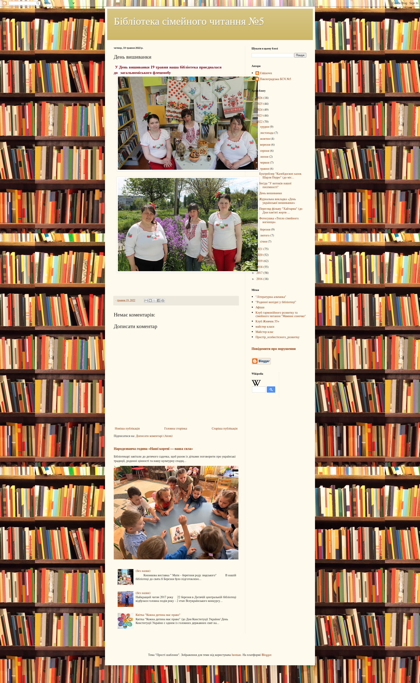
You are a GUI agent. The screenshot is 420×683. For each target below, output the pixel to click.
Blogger (266, 655)
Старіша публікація (224, 428)
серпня (265, 150)
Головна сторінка (175, 428)
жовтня (265, 138)
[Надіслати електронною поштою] (146, 300)
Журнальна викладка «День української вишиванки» (277, 201)
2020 (259, 255)
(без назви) (143, 571)
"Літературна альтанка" (271, 297)
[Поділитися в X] (154, 300)
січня (264, 241)
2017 (259, 273)
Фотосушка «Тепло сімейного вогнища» (279, 220)
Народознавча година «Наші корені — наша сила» (153, 448)
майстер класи (265, 326)
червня (265, 162)
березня (265, 229)
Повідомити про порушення (274, 348)
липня (264, 156)
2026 (259, 98)
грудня (265, 126)
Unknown (266, 73)
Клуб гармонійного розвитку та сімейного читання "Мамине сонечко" (281, 314)
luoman (236, 655)
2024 (259, 109)
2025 (259, 103)
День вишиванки (270, 193)
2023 (259, 115)
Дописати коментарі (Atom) (154, 436)
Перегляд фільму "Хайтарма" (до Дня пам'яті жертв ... (280, 210)
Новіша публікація (127, 428)
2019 (259, 261)
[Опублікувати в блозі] (150, 300)
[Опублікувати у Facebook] (158, 300)
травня (265, 168)
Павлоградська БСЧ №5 (275, 79)
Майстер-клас (264, 332)
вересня (265, 144)
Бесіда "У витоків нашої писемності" (275, 185)
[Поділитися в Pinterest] (163, 300)
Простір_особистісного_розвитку (277, 337)
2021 (259, 249)
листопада (267, 133)
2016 (259, 279)
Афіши (260, 307)
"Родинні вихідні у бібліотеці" (276, 302)
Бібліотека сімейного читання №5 (189, 21)
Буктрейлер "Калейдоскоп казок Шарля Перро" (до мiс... (280, 175)
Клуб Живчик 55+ (267, 321)
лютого (265, 235)
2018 (259, 267)
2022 (259, 121)
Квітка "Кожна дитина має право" (158, 615)
